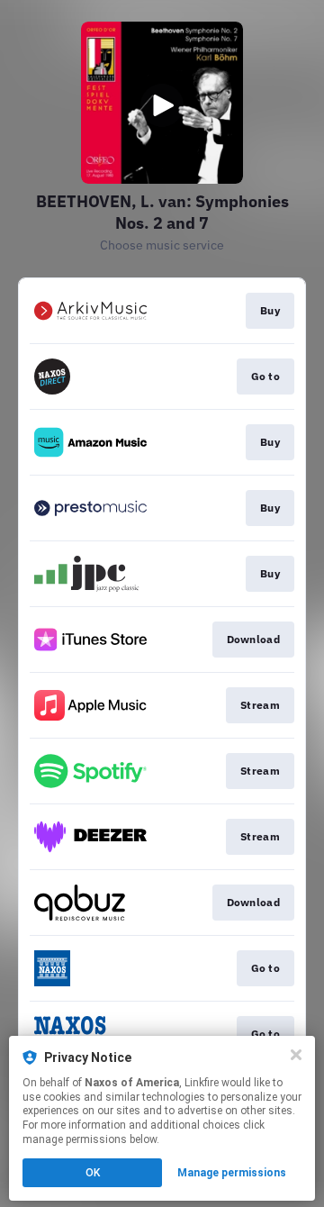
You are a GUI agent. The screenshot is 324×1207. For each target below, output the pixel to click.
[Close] (296, 1054)
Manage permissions (231, 1172)
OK (93, 1172)
